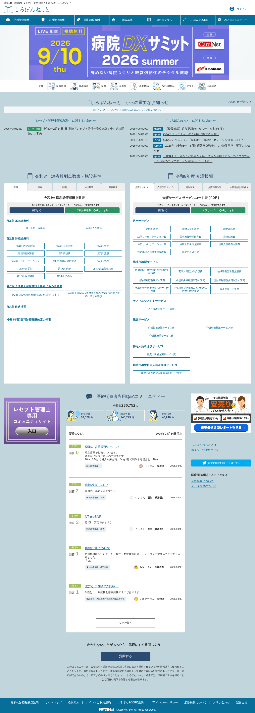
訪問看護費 (229, 229)
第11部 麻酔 (64, 268)
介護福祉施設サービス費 (161, 327)
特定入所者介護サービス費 (161, 354)
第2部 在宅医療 (64, 246)
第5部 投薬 (64, 253)
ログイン (241, 9)
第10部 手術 (25, 268)
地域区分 (190, 187)
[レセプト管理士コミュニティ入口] (32, 420)
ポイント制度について (205, 450)
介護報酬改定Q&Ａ (239, 187)
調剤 (64, 187)
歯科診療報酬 (57, 19)
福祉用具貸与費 (190, 251)
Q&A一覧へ (126, 622)
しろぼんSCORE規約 (130, 702)
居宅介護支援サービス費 (161, 309)
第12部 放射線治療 (103, 268)
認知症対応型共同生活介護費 (229, 280)
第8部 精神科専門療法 (64, 261)
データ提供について (203, 486)
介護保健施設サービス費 (219, 327)
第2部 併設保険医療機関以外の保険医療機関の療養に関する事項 (94, 295)
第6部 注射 (103, 253)
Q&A (235, 19)
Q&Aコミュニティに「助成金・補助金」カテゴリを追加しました (203, 139)
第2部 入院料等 (93, 228)
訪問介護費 (152, 229)
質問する (36, 210)
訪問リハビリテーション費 (151, 236)
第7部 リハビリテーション (26, 261)
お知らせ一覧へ (238, 101)
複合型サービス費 (229, 289)
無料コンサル (164, 19)
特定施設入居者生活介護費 (151, 251)
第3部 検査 (103, 246)
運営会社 (241, 702)
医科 (16, 187)
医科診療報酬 (21, 19)
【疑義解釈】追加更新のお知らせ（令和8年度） (195, 128)
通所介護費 (229, 236)
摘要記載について (97, 548)
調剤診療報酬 (92, 19)
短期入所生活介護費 (190, 244)
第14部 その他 (64, 276)
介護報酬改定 (214, 187)
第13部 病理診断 (26, 276)
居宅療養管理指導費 (190, 236)
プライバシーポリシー (164, 702)
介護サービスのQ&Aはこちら (218, 210)
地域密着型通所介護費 (229, 271)
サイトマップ (53, 702)
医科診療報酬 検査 (95, 497)
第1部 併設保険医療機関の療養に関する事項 (35, 294)
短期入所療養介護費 (229, 244)
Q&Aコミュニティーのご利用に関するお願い (191, 134)
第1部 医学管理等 (25, 246)
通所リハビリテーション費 (151, 244)
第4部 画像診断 (26, 253)
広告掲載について (202, 481)
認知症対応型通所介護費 (152, 280)
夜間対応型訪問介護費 (190, 271)
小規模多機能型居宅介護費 (190, 280)
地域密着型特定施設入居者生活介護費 (152, 289)
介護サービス (141, 187)
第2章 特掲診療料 (18, 238)
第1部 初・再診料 (35, 228)
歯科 (40, 187)
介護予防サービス (166, 187)
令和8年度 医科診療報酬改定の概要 (29, 319)
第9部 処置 (103, 261)
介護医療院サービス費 (161, 335)
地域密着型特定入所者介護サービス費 (161, 373)
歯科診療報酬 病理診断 (97, 567)
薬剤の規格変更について (102, 447)
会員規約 (73, 702)
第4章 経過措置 (16, 306)
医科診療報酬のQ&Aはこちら (92, 210)
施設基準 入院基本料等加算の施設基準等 (105, 599)
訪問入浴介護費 (190, 229)
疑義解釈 (113, 187)
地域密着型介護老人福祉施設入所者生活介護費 (190, 289)
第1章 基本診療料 (18, 220)
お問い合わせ (221, 702)
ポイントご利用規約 (98, 702)
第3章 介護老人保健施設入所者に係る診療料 (34, 286)
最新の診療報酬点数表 (25, 702)
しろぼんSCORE (198, 19)
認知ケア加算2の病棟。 (102, 586)
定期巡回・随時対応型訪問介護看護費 (152, 271)
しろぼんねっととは (203, 444)
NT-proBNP (93, 516)
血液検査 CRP (96, 485)
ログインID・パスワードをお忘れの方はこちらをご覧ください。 (127, 109)
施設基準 (127, 19)
